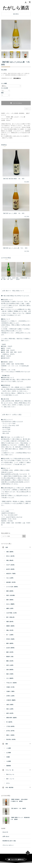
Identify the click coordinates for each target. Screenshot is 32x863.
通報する (27, 108)
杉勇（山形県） (10, 665)
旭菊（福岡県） (10, 551)
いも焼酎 (8, 748)
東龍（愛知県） (10, 560)
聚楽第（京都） (10, 656)
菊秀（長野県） (10, 599)
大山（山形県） (10, 578)
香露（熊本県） (10, 621)
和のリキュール (10, 774)
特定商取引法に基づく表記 (9, 840)
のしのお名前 (4, 88)
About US (5, 832)
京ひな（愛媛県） (10, 604)
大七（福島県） (10, 678)
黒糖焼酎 (8, 765)
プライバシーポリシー (8, 845)
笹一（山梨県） (10, 634)
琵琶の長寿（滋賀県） (11, 717)
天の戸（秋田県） (10, 564)
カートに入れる (17, 103)
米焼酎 (8, 757)
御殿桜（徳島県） (10, 626)
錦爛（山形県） (10, 608)
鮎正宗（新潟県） (10, 569)
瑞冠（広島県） (10, 674)
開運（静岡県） (10, 591)
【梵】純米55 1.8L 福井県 (18, 808)
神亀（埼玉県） (10, 630)
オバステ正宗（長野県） (12, 586)
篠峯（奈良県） (10, 652)
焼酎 (7, 743)
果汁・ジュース (10, 778)
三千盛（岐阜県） (10, 726)
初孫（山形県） (10, 709)
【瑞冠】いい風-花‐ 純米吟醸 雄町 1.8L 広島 (8, 278)
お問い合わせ (6, 836)
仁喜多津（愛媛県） (11, 700)
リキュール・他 (9, 770)
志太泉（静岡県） (10, 647)
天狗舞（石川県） (10, 687)
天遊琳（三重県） (10, 691)
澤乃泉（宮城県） (10, 639)
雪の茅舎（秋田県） (11, 739)
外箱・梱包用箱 (9, 787)
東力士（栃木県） (10, 556)
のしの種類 (4, 83)
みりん (8, 783)
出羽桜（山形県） (10, 695)
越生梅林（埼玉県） (11, 582)
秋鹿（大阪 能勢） (11, 595)
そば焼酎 (8, 761)
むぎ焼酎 (8, 752)
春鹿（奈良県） (10, 713)
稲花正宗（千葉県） (11, 573)
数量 (2, 92)
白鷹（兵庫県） (10, 704)
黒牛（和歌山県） (10, 617)
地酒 (7, 547)
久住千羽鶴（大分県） (11, 612)
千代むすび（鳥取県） (11, 682)
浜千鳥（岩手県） (10, 730)
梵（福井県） (9, 722)
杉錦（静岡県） (10, 669)
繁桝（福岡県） (10, 643)
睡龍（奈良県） (10, 661)
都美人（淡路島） (10, 735)
